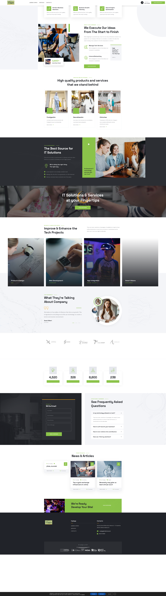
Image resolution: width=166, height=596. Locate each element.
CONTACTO (73, 531)
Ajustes (109, 594)
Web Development (18, 281)
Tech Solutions (131, 281)
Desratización (78, 117)
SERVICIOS (73, 528)
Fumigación (51, 117)
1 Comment (63, 470)
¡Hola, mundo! (51, 466)
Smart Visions (92, 281)
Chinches (103, 117)
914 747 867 (102, 533)
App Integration (55, 281)
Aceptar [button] (93, 594)
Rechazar (102, 594)
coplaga (51, 463)
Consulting (84, 479)
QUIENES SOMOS (75, 526)
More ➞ (114, 57)
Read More (49, 470)
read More (49, 124)
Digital (109, 479)
